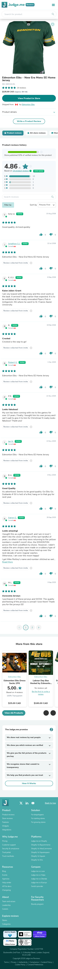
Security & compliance (10, 848)
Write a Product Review (29, 121)
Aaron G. (12, 517)
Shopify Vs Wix (37, 860)
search (53, 14)
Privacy (13, 962)
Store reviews (7, 818)
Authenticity (23, 962)
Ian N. (11, 441)
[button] (46, 713)
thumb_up (41, 234)
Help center (6, 882)
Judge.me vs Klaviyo (39, 882)
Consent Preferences (35, 964)
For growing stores (38, 822)
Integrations (6, 830)
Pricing (4, 841)
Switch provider (37, 886)
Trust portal (6, 852)
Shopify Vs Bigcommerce (40, 845)
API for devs (6, 886)
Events (4, 875)
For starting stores (38, 818)
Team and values (8, 901)
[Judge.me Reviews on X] (21, 803)
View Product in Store (29, 98)
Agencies (5, 879)
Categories (6, 924)
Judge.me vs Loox (38, 871)
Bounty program (37, 904)
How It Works (29, 783)
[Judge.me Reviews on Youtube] (33, 803)
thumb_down (51, 234)
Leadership (6, 905)
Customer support (9, 845)
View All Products (14, 712)
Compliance (34, 962)
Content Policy (46, 962)
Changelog (6, 890)
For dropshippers (37, 814)
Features (5, 822)
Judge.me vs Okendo (39, 879)
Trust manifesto (8, 856)
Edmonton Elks (28, 104)
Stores (4, 920)
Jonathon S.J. (14, 243)
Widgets (5, 826)
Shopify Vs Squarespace (40, 852)
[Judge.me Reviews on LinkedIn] (27, 803)
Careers (5, 909)
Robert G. (13, 362)
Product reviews (8, 814)
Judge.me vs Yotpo (38, 875)
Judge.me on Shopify (39, 841)
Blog (4, 871)
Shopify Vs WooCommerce (41, 848)
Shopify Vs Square (38, 856)
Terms (6, 962)
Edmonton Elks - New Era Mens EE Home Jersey (28, 79)
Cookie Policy (20, 964)
